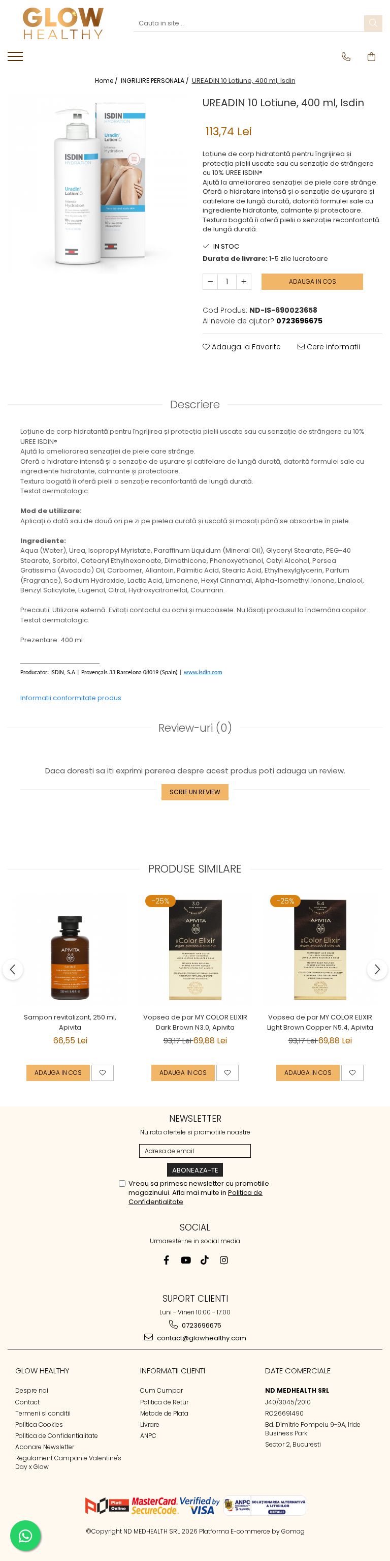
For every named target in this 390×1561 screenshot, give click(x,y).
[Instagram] (224, 1260)
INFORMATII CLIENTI (172, 1370)
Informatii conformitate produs (70, 698)
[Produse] (16, 59)
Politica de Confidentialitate (56, 1435)
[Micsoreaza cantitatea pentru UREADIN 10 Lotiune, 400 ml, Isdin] (210, 282)
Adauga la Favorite (245, 347)
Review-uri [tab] (195, 728)
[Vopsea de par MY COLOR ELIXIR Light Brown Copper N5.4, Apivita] (320, 949)
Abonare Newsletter (44, 1447)
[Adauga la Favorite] (102, 1073)
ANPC (148, 1435)
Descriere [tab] (195, 404)
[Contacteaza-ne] (346, 57)
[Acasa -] (63, 23)
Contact (27, 1402)
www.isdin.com (203, 673)
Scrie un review (195, 792)
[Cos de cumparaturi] (371, 57)
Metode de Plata (164, 1413)
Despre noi (31, 1390)
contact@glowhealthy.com (200, 1338)
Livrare (149, 1424)
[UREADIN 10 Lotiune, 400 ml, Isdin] (97, 184)
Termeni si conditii (43, 1413)
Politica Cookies (39, 1424)
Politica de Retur (164, 1402)
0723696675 (200, 1325)
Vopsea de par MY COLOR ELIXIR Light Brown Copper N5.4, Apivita (320, 1022)
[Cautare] (373, 23)
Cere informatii (332, 347)
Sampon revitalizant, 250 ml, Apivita (70, 1022)
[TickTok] (205, 1260)
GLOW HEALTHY (42, 1370)
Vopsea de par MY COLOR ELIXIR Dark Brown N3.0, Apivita (195, 1022)
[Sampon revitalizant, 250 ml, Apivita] (70, 949)
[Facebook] (166, 1260)
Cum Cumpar (161, 1390)
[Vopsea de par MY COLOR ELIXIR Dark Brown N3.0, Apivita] (195, 949)
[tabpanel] (97, 184)
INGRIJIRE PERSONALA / (155, 80)
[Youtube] (185, 1260)
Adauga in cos (312, 281)
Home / (107, 80)
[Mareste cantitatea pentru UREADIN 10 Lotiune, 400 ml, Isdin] (243, 282)
